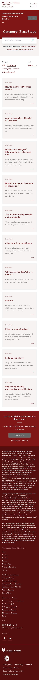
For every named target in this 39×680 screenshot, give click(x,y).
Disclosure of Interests (9, 613)
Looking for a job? (8, 604)
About (4, 552)
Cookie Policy (18, 665)
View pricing (19, 435)
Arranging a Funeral (10, 69)
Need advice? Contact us (19, 440)
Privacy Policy (7, 665)
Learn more (32, 18)
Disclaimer (28, 665)
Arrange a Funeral (8, 578)
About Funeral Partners (9, 598)
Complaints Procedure (10, 674)
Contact (4, 570)
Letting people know (26, 49)
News (4, 616)
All (3, 65)
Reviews (5, 561)
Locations (5, 555)
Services (5, 558)
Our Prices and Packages (10, 575)
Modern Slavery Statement (12, 668)
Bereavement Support (9, 610)
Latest (30, 65)
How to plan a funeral (28, 46)
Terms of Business (8, 590)
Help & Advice (6, 593)
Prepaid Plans (6, 564)
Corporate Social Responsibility (13, 671)
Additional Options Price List (11, 587)
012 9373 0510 (13, 426)
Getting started (12, 49)
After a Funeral (8, 72)
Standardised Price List (9, 581)
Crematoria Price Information (12, 584)
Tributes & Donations (9, 567)
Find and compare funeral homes (13, 601)
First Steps (11, 65)
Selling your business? (9, 607)
